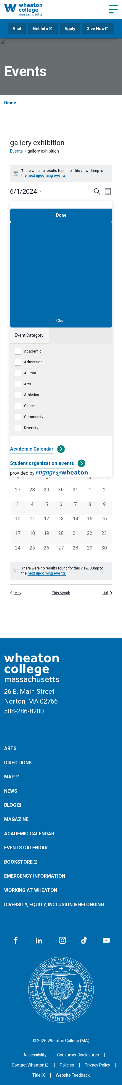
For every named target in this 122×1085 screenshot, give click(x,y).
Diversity (31, 428)
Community (33, 417)
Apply (70, 28)
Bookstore (18, 862)
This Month (61, 593)
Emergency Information (34, 876)
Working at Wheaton (30, 890)
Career (29, 405)
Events (16, 151)
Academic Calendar (32, 449)
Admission (33, 362)
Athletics (31, 394)
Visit (17, 28)
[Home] (30, 9)
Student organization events (42, 463)
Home (10, 102)
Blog (10, 805)
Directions (18, 763)
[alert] (61, 173)
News (10, 791)
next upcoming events (47, 175)
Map (9, 777)
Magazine (16, 819)
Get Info (40, 28)
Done (61, 215)
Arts (27, 384)
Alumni (30, 373)
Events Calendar (26, 847)
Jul (105, 593)
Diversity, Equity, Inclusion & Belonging (54, 904)
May (18, 593)
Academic (32, 351)
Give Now (95, 28)
